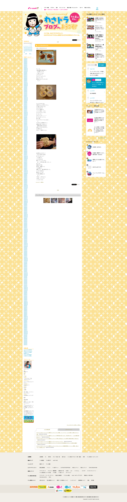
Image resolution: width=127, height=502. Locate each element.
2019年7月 (25, 162)
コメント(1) (38, 182)
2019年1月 (25, 169)
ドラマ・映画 (46, 7)
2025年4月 (25, 78)
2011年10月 (26, 275)
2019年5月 (25, 164)
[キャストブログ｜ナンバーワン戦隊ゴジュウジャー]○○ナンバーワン (50, 441)
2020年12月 (26, 141)
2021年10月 (26, 129)
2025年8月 (25, 73)
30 (31, 50)
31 (24, 52)
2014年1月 (25, 242)
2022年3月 (25, 123)
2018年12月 (26, 170)
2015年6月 (25, 221)
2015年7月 (25, 220)
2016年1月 (25, 213)
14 (29, 47)
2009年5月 (25, 310)
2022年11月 (26, 113)
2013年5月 (25, 252)
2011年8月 (25, 277)
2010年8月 (25, 292)
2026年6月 (25, 61)
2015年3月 (25, 225)
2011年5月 (25, 281)
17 (24, 49)
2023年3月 (25, 108)
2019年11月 (26, 157)
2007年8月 (25, 336)
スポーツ (81, 7)
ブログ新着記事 (47, 429)
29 (30, 50)
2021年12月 (26, 126)
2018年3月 (25, 181)
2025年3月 (25, 79)
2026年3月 (25, 64)
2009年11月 (26, 303)
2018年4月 (25, 180)
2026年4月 (25, 63)
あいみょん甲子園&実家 (28, 354)
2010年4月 (25, 297)
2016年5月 (25, 208)
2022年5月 (25, 120)
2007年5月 (25, 339)
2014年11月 (26, 230)
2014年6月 (25, 236)
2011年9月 (25, 276)
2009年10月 (26, 304)
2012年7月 (25, 264)
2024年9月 (25, 86)
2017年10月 (26, 187)
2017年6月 (25, 192)
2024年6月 (25, 90)
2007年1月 (25, 344)
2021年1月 (25, 140)
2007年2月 (25, 343)
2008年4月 (25, 326)
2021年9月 (25, 130)
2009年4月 (25, 311)
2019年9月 (25, 159)
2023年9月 (25, 101)
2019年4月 (25, 165)
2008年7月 (25, 322)
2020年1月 (25, 154)
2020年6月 (25, 148)
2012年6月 (25, 265)
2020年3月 (25, 152)
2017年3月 (25, 196)
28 (29, 50)
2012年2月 (25, 270)
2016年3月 (25, 210)
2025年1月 (25, 81)
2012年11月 (26, 259)
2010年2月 (25, 299)
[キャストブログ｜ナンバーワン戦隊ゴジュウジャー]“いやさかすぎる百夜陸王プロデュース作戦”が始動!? (57, 443)
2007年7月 (25, 337)
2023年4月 (25, 107)
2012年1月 (25, 271)
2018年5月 (25, 179)
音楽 (56, 7)
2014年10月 (26, 231)
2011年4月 (25, 282)
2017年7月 (25, 191)
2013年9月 (25, 247)
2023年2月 (25, 109)
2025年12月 (26, 68)
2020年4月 (25, 151)
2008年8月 (25, 321)
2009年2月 (25, 314)
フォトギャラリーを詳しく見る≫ (74, 425)
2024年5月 (25, 91)
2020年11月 (26, 142)
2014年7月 (25, 235)
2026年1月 (25, 67)
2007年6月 (25, 338)
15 (30, 47)
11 (25, 47)
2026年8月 (25, 58)
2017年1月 (25, 198)
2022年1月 (25, 125)
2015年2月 (25, 226)
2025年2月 (25, 80)
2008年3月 (25, 327)
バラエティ (52, 7)
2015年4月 (25, 224)
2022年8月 (25, 117)
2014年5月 (25, 237)
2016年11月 (26, 201)
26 (26, 50)
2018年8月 (25, 175)
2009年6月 (25, 309)
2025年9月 (25, 72)
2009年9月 (25, 305)
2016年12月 (26, 199)
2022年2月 (25, 124)
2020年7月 (25, 147)
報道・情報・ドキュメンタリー (72, 7)
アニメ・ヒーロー (62, 7)
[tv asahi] (33, 8)
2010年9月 (25, 291)
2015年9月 (25, 218)
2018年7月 (25, 176)
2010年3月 (25, 298)
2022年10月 (26, 114)
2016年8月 (25, 204)
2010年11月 (26, 288)
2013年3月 (25, 254)
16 (31, 47)
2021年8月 (25, 131)
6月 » (30, 53)
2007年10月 (26, 333)
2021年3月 (25, 137)
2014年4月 (25, 238)
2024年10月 (26, 85)
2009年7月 (25, 308)
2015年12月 (26, 214)
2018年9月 (25, 174)
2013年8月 (25, 248)
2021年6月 (25, 134)
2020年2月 (25, 153)
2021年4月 (25, 136)
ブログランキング (68, 429)
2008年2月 (25, 328)
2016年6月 (25, 207)
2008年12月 (26, 316)
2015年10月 (26, 216)
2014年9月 (25, 232)
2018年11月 (26, 171)
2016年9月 (25, 203)
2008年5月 (25, 325)
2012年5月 (25, 266)
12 (26, 47)
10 (24, 47)
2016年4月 (25, 209)
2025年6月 (25, 75)
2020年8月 (25, 146)
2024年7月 (25, 89)
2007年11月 (26, 332)
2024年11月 (26, 84)
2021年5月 (25, 135)
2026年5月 (25, 62)
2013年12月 (26, 243)
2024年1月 (25, 96)
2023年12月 (26, 97)
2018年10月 (26, 173)
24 (24, 50)
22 (30, 49)
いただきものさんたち (43, 45)
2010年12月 (26, 287)
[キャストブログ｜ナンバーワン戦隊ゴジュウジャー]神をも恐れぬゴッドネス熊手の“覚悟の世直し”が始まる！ (58, 438)
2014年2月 (25, 241)
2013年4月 (25, 253)
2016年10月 (26, 202)
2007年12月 (26, 331)
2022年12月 (26, 112)
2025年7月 (25, 74)
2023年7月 (25, 103)
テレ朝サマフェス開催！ (28, 355)
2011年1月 (25, 286)
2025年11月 (26, 69)
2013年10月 (26, 246)
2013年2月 (25, 255)
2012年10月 (26, 260)
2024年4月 (25, 92)
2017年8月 (25, 190)
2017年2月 (25, 197)
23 (31, 49)
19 (26, 49)
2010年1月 (25, 300)
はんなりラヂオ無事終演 (28, 349)
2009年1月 (25, 315)
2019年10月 (26, 158)
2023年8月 (25, 102)
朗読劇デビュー (26, 353)
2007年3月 (25, 342)
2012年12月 (26, 258)
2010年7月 (25, 293)
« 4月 (26, 53)
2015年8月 (25, 219)
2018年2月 (25, 182)
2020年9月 (25, 145)
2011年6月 (25, 280)
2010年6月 (25, 294)
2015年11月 (26, 215)
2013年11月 (26, 244)
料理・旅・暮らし (87, 7)
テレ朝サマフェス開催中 (28, 352)
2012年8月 (25, 263)
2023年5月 (25, 106)
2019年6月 (25, 163)
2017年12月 (26, 185)
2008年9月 (25, 320)
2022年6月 (25, 119)
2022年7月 (25, 118)
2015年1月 (25, 227)
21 (29, 49)
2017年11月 (26, 186)
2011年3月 (25, 283)
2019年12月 (26, 156)
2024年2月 (25, 95)
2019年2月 (25, 168)
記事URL (42, 182)
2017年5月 (25, 193)
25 (25, 50)
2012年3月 (25, 269)
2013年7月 (25, 249)
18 (25, 49)
